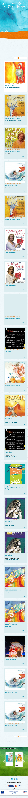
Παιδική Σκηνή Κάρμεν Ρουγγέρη (17, 5)
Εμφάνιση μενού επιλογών (3, 5)
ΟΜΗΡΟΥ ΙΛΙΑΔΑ (10, 85)
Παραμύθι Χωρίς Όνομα (12, 118)
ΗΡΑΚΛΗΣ (8, 419)
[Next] (24, 761)
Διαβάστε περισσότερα (23, 89)
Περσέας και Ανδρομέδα (12, 318)
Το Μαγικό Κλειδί (10, 252)
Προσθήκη (7, 753)
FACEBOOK (17, 779)
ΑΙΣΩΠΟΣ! (8, 351)
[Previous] (4, 761)
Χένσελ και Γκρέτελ (11, 659)
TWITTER (12, 779)
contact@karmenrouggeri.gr (14, 782)
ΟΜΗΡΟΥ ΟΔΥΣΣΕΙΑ (11, 185)
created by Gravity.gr (14, 788)
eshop (11, 748)
